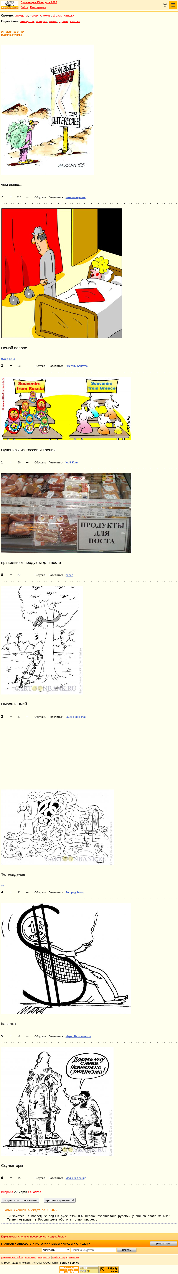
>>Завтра (34, 1192)
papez (69, 575)
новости (74, 1257)
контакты (30, 1257)
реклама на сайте (12, 1257)
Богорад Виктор (75, 892)
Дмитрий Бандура (77, 366)
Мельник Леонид (76, 1178)
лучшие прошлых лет (34, 1236)
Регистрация (38, 7)
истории (35, 15)
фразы (58, 15)
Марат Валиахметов (78, 1036)
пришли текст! (163, 1243)
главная (7, 1243)
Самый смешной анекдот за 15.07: (30, 1210)
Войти (24, 7)
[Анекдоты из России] (9, 5)
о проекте (44, 1257)
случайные (57, 1236)
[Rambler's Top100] (69, 1269)
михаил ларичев (76, 197)
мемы (47, 15)
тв (2, 885)
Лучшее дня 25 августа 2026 (39, 2)
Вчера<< (7, 1192)
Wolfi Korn (72, 462)
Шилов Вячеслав (76, 716)
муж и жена (8, 359)
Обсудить (40, 197)
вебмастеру (59, 1257)
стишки (69, 15)
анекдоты (21, 15)
